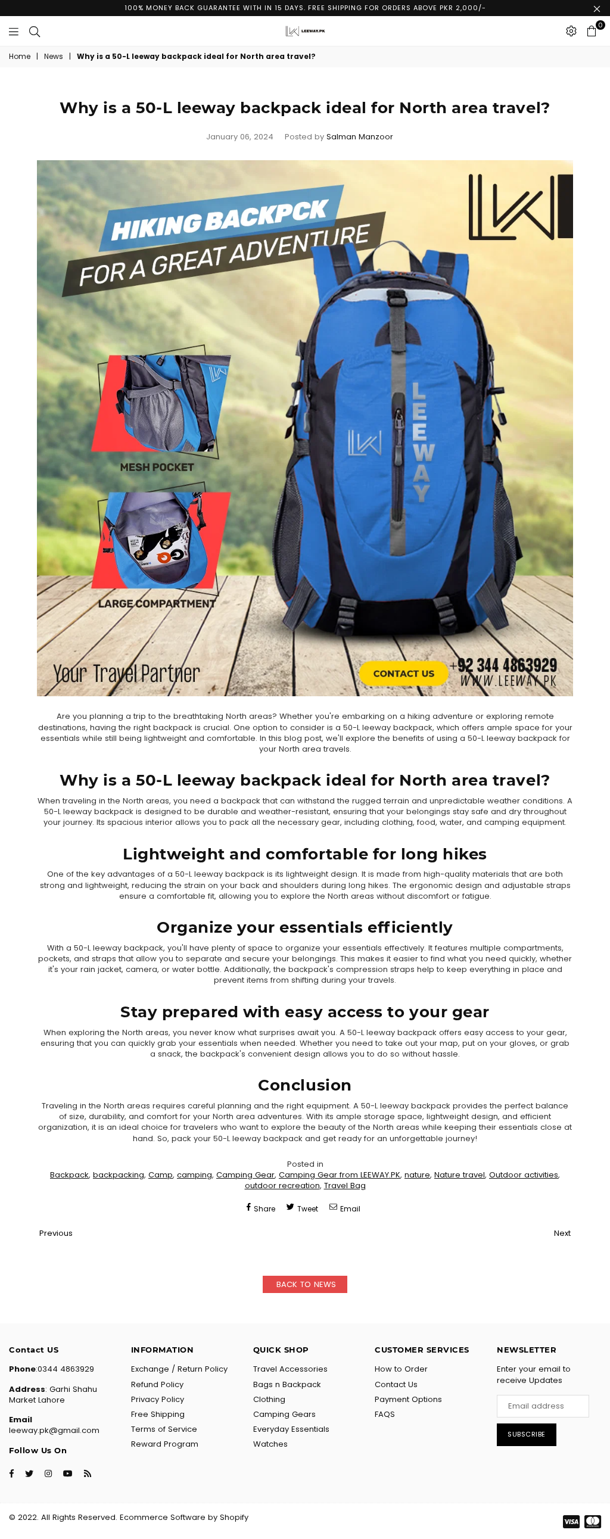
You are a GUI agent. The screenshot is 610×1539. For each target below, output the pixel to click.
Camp (160, 1174)
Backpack (69, 1174)
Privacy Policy (157, 1399)
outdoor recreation (282, 1185)
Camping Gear (245, 1174)
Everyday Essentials (291, 1429)
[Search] (34, 31)
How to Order (401, 1369)
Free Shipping (158, 1414)
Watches (270, 1444)
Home (19, 56)
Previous (56, 1233)
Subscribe (527, 1434)
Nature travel (459, 1174)
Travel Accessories (290, 1369)
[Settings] (571, 31)
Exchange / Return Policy (179, 1369)
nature (417, 1174)
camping (194, 1174)
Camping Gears (284, 1414)
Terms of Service (164, 1429)
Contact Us (396, 1384)
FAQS (385, 1414)
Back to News (304, 1284)
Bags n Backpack (287, 1384)
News (53, 56)
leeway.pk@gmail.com (54, 1430)
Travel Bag (345, 1185)
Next (562, 1233)
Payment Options (408, 1399)
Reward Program (164, 1444)
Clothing (269, 1399)
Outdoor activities (523, 1174)
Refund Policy (157, 1384)
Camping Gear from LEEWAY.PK (339, 1174)
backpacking (118, 1174)
